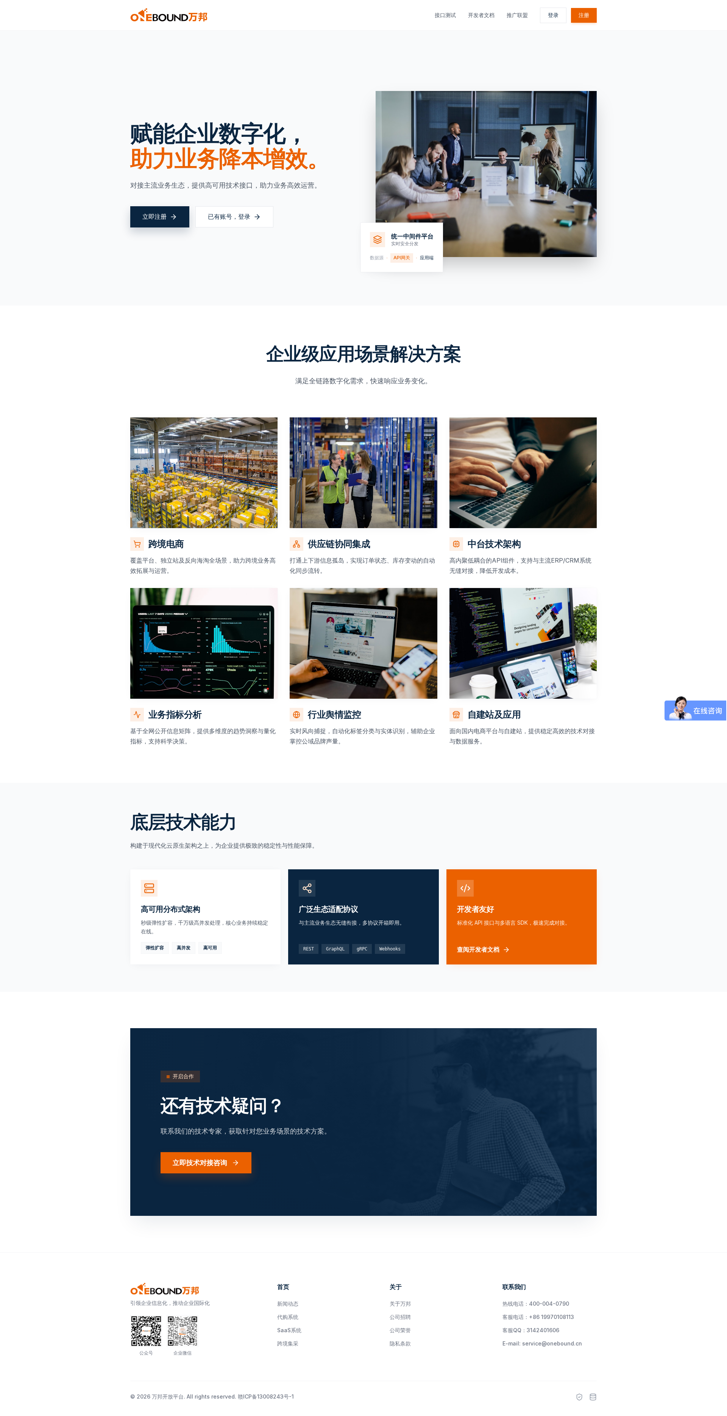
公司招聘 (400, 1317)
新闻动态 (287, 1303)
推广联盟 (517, 15)
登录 (553, 15)
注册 (584, 15)
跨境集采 (287, 1343)
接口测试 (445, 15)
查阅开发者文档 (478, 949)
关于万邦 (400, 1303)
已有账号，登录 (229, 216)
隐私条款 (400, 1343)
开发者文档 (481, 15)
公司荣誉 (400, 1330)
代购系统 (287, 1317)
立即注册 (154, 216)
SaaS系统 (289, 1330)
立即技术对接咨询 (200, 1163)
